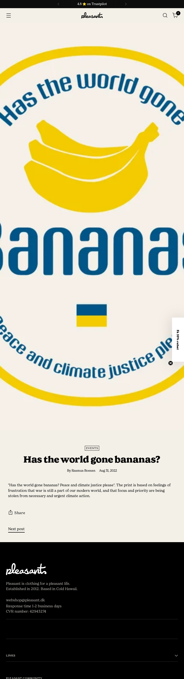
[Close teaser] (170, 363)
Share (19, 513)
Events (92, 448)
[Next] (126, 4)
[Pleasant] (92, 15)
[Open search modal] (165, 15)
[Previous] (58, 4)
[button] (178, 340)
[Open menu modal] (8, 15)
